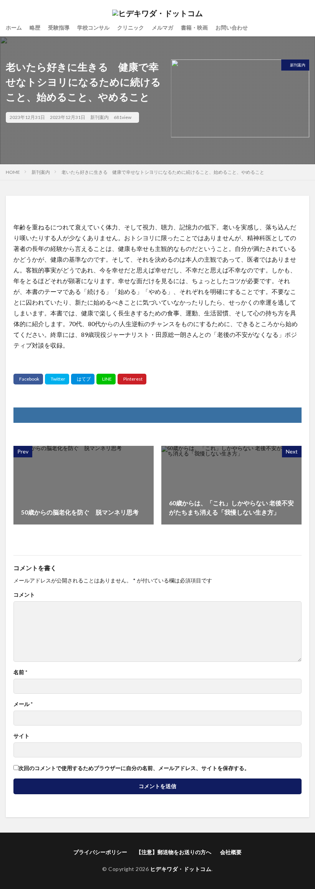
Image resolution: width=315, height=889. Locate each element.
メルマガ (162, 27)
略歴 (35, 27)
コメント (24, 594)
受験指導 (59, 27)
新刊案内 (99, 117)
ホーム (14, 27)
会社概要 (231, 852)
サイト (21, 736)
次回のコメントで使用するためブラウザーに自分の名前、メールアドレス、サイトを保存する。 (134, 768)
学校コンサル (93, 27)
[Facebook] (28, 379)
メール (23, 704)
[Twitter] (57, 379)
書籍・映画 (194, 27)
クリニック (130, 27)
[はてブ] (82, 379)
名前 (20, 672)
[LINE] (106, 379)
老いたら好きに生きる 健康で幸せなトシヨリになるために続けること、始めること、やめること (162, 172)
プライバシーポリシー (100, 852)
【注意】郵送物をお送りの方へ (173, 852)
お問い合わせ (232, 27)
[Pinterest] (132, 379)
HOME (13, 172)
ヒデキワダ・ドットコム (181, 869)
